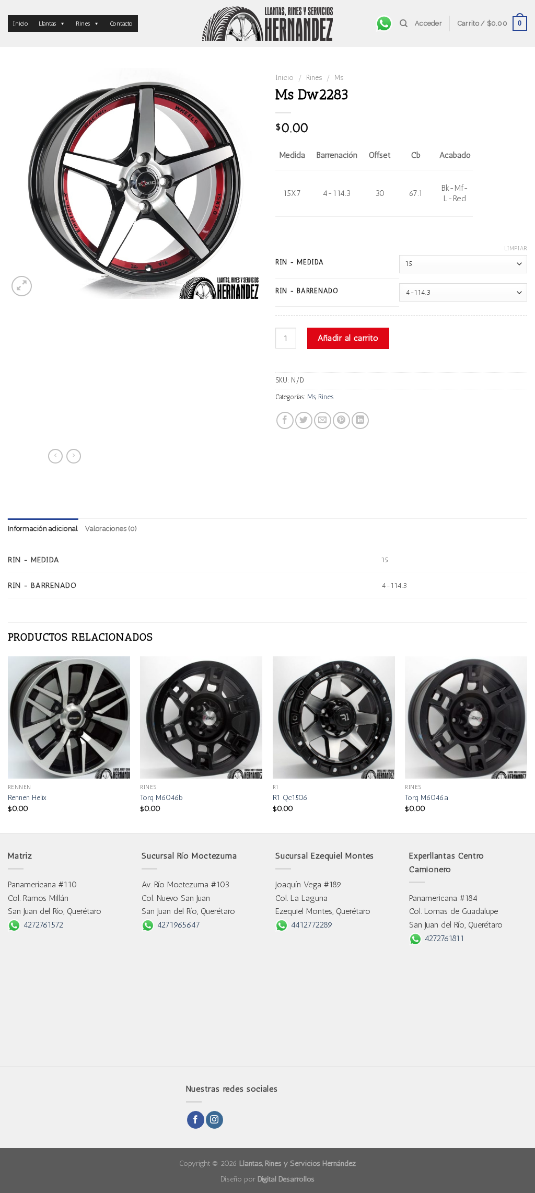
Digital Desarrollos (286, 1179)
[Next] (526, 743)
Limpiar (515, 248)
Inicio (20, 23)
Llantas (47, 23)
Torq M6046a (426, 797)
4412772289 (310, 925)
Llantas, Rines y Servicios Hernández (297, 1163)
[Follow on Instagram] (214, 1120)
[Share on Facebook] (285, 420)
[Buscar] (404, 23)
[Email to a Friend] (322, 420)
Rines (83, 23)
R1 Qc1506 (290, 797)
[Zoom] (21, 286)
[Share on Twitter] (303, 420)
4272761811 (443, 938)
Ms (338, 77)
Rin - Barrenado (307, 291)
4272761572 (41, 925)
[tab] (43, 528)
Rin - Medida (299, 262)
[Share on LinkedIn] (360, 420)
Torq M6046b (161, 797)
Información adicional (43, 528)
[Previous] (8, 743)
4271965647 (177, 925)
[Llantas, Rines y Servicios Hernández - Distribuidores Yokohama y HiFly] (267, 23)
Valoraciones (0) (111, 528)
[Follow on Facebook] (195, 1120)
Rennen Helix (27, 797)
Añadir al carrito (348, 338)
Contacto (121, 23)
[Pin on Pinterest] (341, 420)
